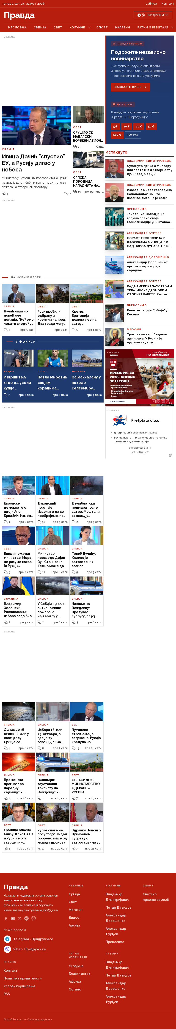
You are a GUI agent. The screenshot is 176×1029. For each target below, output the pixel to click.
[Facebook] (6, 918)
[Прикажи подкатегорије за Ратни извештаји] (172, 27)
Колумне (77, 27)
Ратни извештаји (153, 27)
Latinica (151, 3)
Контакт (168, 3)
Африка (75, 981)
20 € (139, 126)
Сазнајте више (128, 87)
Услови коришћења (19, 986)
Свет (58, 27)
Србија (40, 27)
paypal (133, 135)
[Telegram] (26, 918)
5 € (115, 126)
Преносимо (115, 942)
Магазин (122, 27)
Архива (74, 925)
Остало (75, 989)
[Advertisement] (53, 72)
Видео (74, 917)
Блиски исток (79, 974)
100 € (117, 134)
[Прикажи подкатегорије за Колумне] (89, 27)
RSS (7, 994)
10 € (127, 126)
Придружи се (157, 15)
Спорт (102, 27)
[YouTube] (13, 918)
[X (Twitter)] (20, 918)
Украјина (76, 966)
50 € (151, 126)
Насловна (17, 27)
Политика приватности (22, 978)
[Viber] (33, 918)
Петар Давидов (118, 907)
